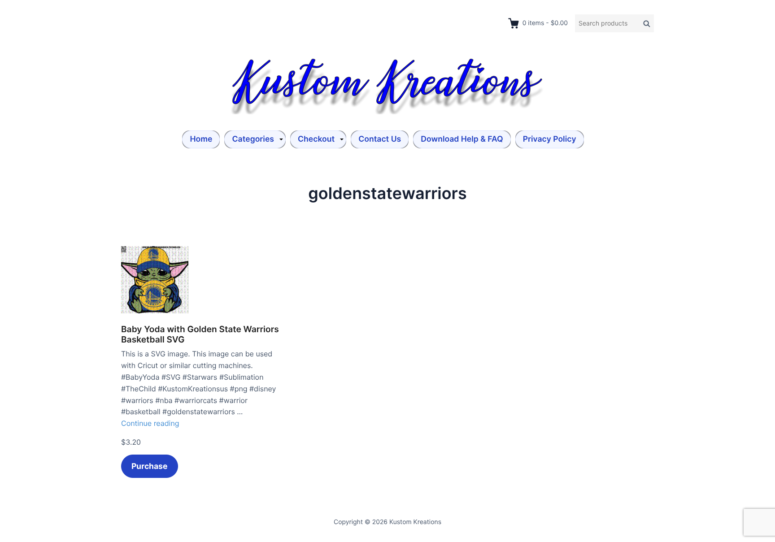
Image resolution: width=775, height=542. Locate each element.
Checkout (316, 139)
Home (201, 139)
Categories (253, 139)
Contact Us (379, 139)
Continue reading (150, 423)
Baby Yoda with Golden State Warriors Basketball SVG (200, 334)
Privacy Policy (549, 139)
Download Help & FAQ (462, 139)
